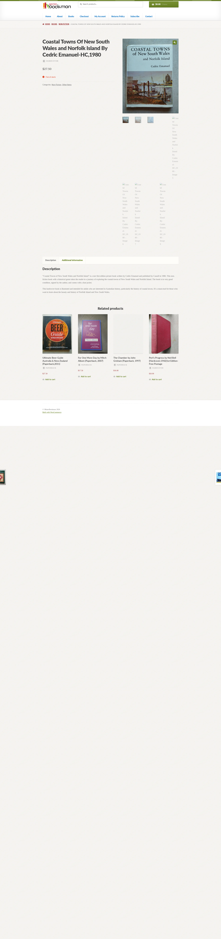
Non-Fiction (64, 24)
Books (71, 16)
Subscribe (134, 16)
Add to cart (50, 379)
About (60, 16)
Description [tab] (50, 260)
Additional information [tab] (72, 260)
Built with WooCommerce (51, 412)
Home (48, 16)
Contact (148, 16)
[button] (175, 42)
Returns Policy (118, 16)
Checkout (84, 16)
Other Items (66, 85)
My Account (100, 16)
